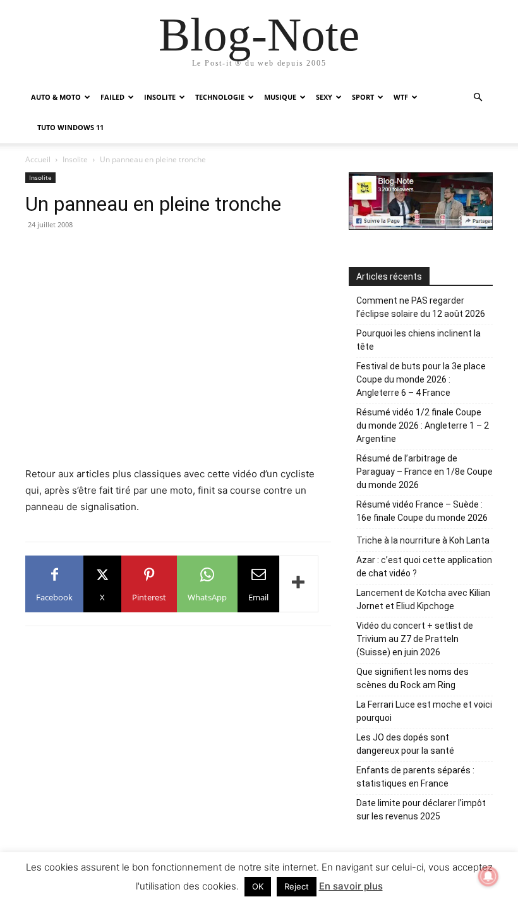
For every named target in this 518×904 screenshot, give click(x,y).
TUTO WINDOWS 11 (70, 127)
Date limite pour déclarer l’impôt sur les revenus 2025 (421, 809)
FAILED (112, 97)
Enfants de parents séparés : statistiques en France (415, 776)
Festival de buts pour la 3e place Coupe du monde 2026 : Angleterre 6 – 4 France (421, 379)
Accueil (38, 159)
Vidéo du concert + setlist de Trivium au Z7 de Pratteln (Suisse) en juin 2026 (414, 639)
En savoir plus (351, 886)
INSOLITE (160, 97)
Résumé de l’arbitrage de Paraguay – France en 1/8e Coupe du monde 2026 (424, 471)
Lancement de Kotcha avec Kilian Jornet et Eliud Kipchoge (423, 599)
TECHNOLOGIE (219, 97)
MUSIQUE (280, 97)
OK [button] (257, 886)
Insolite (75, 159)
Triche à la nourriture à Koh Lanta (423, 540)
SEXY (324, 97)
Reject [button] (296, 886)
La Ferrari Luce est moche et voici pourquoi (424, 711)
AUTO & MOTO (56, 97)
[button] (477, 98)
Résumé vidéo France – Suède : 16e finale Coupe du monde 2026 (422, 511)
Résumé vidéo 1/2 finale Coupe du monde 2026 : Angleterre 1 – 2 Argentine (422, 425)
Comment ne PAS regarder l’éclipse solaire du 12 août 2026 (420, 307)
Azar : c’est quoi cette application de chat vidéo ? (424, 566)
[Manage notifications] (488, 876)
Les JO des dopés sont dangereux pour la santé (405, 744)
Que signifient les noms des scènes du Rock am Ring (412, 678)
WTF (401, 97)
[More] (298, 584)
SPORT (363, 97)
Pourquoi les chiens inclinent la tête (418, 340)
